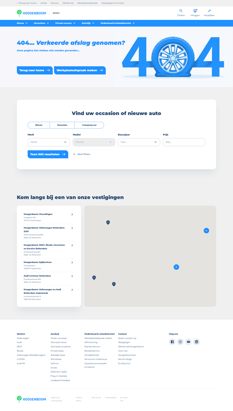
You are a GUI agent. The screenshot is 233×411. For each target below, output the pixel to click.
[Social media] (172, 341)
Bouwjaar (124, 134)
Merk (31, 134)
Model (77, 134)
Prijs (165, 134)
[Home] (31, 13)
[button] (176, 267)
